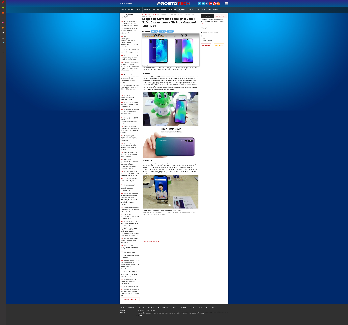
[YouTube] (211, 3)
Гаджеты (182, 10)
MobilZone (155, 10)
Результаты (218, 45)
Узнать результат (207, 40)
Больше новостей (130, 299)
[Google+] (214, 3)
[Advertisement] (170, 229)
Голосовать (206, 45)
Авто (209, 10)
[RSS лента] (218, 3)
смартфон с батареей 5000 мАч (155, 214)
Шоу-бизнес (173, 10)
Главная (123, 10)
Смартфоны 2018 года (157, 36)
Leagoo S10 (170, 212)
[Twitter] (203, 3)
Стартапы (164, 10)
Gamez (197, 10)
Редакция (122, 310)
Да (203, 36)
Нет (203, 38)
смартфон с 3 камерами (182, 212)
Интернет (190, 10)
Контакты (122, 312)
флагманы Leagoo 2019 (159, 212)
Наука (203, 10)
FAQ (213, 307)
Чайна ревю (140, 317)
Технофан (140, 315)
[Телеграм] (199, 3)
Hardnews (138, 10)
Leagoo (149, 212)
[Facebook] (207, 3)
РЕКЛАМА (215, 10)
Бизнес (130, 10)
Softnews (147, 10)
